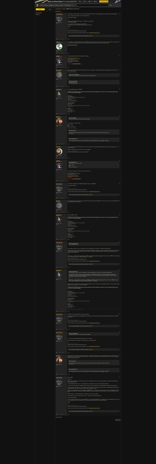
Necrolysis (58, 116)
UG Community (58, 8)
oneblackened (58, 89)
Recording (63, 8)
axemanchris (58, 13)
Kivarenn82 (58, 146)
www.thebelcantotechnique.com (94, 32)
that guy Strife (58, 70)
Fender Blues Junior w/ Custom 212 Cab (73, 61)
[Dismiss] (119, 1)
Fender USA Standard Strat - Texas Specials (74, 58)
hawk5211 (58, 160)
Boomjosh (58, 200)
